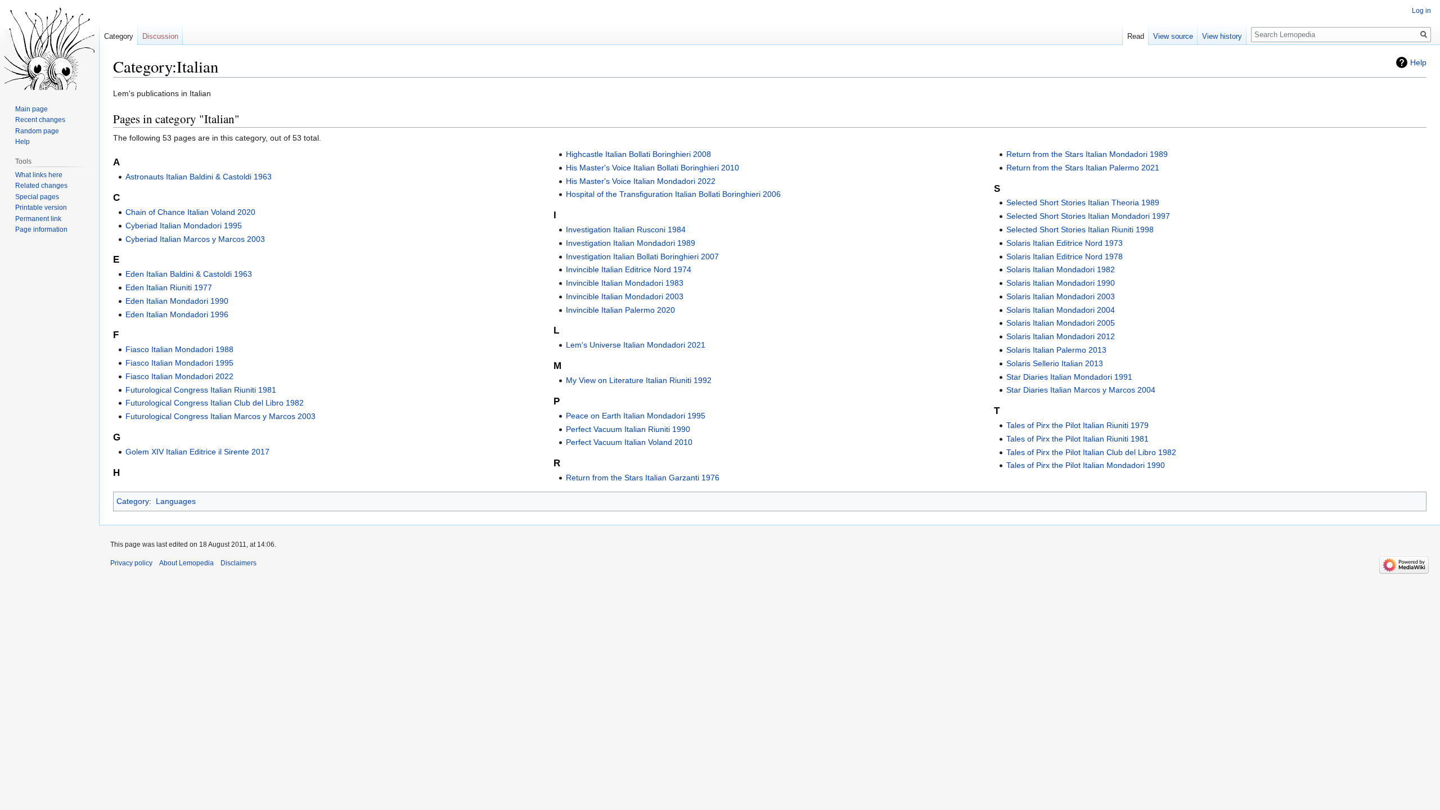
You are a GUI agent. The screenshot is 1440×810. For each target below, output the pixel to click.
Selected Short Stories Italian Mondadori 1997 (1088, 216)
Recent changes (40, 120)
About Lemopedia (186, 563)
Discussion (160, 36)
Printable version (41, 208)
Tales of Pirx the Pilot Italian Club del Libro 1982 (1091, 452)
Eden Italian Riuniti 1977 (168, 287)
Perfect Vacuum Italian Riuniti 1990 (628, 429)
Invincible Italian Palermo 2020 (620, 309)
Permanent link (38, 219)
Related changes (41, 186)
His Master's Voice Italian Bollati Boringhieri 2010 (652, 167)
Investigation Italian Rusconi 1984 (626, 229)
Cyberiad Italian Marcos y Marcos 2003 (195, 239)
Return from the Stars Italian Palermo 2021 (1082, 167)
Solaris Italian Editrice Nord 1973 (1064, 243)
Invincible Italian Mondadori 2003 (624, 296)
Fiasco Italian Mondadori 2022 (179, 376)
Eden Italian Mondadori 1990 (176, 300)
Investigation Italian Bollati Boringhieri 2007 (642, 256)
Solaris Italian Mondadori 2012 (1060, 336)
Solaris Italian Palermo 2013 (1056, 349)
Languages (176, 501)
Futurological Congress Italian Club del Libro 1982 (214, 402)
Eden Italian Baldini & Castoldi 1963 (188, 273)
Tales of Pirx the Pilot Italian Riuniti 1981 (1077, 438)
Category (132, 501)
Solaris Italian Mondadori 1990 (1060, 282)
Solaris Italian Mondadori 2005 (1060, 322)
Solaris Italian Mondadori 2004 (1060, 309)
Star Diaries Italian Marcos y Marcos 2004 (1080, 389)
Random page (37, 131)
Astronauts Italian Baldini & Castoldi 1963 (198, 176)
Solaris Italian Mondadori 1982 (1060, 269)
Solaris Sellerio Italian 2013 (1054, 363)
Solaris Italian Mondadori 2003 (1060, 296)
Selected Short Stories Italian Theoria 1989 (1082, 202)
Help (1418, 62)
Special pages (37, 197)
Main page (31, 109)
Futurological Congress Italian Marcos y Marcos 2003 (220, 416)
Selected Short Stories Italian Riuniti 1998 (1080, 229)
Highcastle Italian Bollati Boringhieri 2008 (638, 154)
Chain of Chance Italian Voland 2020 (190, 212)
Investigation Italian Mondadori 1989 (630, 243)
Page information (41, 229)
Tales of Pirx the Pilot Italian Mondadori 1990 (1085, 465)
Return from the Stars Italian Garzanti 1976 (642, 477)
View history (1222, 36)
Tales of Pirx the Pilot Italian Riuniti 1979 (1077, 425)
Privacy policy (131, 563)
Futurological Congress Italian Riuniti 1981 (200, 389)
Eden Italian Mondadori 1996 (176, 314)
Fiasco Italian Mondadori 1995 (179, 362)
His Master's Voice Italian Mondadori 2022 (641, 181)
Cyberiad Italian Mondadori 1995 (183, 225)
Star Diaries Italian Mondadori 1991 (1069, 376)
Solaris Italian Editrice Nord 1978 (1064, 256)
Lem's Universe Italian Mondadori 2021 (635, 344)
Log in (1421, 11)
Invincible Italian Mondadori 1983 (624, 282)
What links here (38, 175)
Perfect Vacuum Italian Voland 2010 (629, 442)
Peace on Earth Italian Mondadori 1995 (635, 415)
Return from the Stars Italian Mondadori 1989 (1087, 154)
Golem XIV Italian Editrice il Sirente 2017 (197, 451)
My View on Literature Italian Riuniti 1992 (639, 380)
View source (1173, 36)
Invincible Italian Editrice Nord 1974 (628, 269)
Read (1135, 36)
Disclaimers (238, 563)
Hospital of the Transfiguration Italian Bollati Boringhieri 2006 (673, 194)
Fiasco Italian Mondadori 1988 (179, 349)
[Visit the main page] (49, 45)
